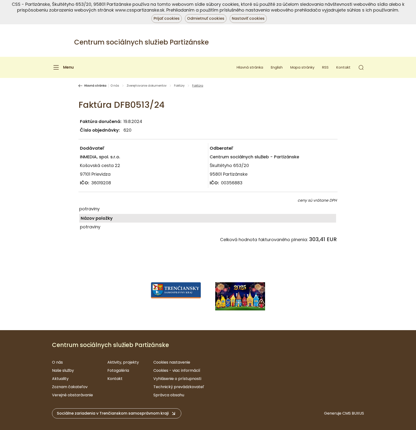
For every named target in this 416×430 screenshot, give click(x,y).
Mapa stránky (302, 67)
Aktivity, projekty (123, 362)
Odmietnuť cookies (205, 18)
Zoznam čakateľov (70, 387)
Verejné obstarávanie (72, 395)
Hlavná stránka (250, 67)
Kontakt (343, 67)
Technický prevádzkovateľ (178, 387)
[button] (361, 67)
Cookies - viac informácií (176, 370)
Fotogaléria (118, 370)
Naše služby (63, 370)
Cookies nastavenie (171, 362)
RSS (325, 67)
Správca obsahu (168, 395)
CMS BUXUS (353, 413)
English (277, 67)
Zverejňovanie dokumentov (147, 86)
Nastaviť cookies (248, 18)
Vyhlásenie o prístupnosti (177, 378)
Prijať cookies (167, 18)
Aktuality (60, 378)
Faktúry (179, 86)
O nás (114, 86)
